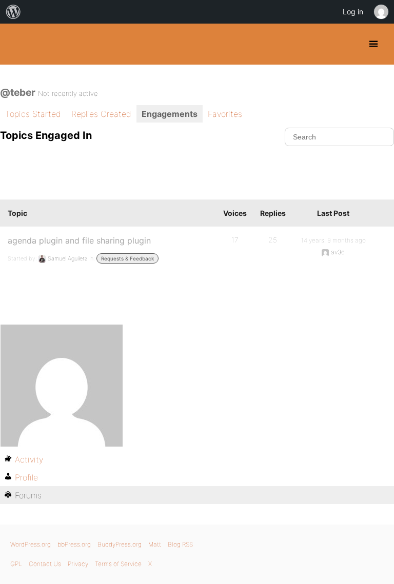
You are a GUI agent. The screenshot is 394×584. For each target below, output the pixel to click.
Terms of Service (118, 564)
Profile (26, 477)
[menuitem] (13, 12)
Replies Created (101, 114)
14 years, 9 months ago (333, 240)
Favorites (225, 114)
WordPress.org (30, 544)
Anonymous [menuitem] (380, 12)
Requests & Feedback (127, 258)
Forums (28, 495)
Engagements (170, 114)
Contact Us (45, 564)
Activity (29, 459)
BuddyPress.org (16, 44)
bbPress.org (74, 544)
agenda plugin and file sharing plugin (79, 240)
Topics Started (33, 114)
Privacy (78, 564)
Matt (154, 544)
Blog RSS (180, 544)
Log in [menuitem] (353, 11)
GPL (16, 564)
